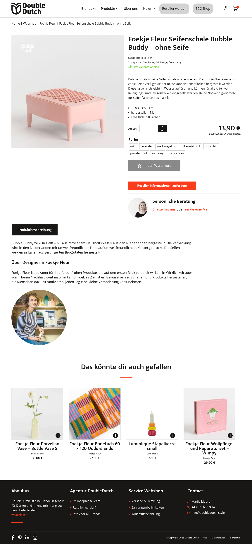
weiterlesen (19, 515)
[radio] (133, 146)
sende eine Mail (197, 209)
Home (15, 23)
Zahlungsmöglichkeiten (148, 507)
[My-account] (226, 8)
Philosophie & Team (86, 501)
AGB (205, 537)
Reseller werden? (84, 507)
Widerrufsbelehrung (146, 514)
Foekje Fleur (47, 23)
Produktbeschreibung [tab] (35, 229)
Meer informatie (58, 438)
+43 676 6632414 (203, 507)
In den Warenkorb (157, 165)
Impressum (235, 537)
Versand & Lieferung (146, 501)
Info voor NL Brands (87, 514)
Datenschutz (218, 537)
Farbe (133, 139)
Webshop (29, 23)
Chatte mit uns (164, 209)
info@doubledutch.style (208, 513)
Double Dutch (192, 537)
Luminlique (152, 453)
